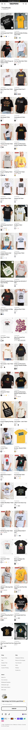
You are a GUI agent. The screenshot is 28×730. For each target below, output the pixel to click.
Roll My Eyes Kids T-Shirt (7, 531)
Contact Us (17, 670)
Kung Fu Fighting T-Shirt (6, 172)
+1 (8, 229)
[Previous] (1, 1)
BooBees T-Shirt (18, 225)
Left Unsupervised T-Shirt (7, 33)
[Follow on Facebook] (2, 714)
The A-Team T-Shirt (5, 337)
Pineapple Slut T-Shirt (19, 172)
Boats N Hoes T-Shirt (19, 253)
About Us (3, 677)
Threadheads (3, 31)
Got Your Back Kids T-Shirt (20, 61)
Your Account (18, 662)
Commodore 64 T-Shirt (19, 117)
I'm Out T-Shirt (4, 448)
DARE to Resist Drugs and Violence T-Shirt (7, 61)
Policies (17, 667)
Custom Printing (4, 667)
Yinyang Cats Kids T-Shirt (7, 144)
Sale (2, 660)
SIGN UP (14, 708)
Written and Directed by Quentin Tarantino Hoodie (20, 364)
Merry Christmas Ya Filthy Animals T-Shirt (7, 310)
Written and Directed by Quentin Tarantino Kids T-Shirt (20, 393)
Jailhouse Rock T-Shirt (19, 309)
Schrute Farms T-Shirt (6, 198)
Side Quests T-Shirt (5, 117)
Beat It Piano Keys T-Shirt (7, 89)
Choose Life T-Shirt (18, 198)
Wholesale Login (5, 684)
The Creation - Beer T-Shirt (7, 364)
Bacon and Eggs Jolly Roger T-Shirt (19, 559)
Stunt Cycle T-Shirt (5, 559)
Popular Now (4, 658)
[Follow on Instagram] (6, 714)
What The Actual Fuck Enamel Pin (19, 338)
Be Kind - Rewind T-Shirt (20, 448)
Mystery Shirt (17, 643)
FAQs (16, 665)
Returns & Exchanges (20, 660)
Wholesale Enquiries (5, 682)
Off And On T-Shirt (5, 392)
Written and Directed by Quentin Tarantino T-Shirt (20, 144)
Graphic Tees (4, 662)
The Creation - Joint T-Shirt (20, 421)
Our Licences (4, 679)
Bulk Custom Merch (5, 687)
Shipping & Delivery (19, 658)
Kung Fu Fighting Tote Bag (7, 421)
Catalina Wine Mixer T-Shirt (7, 502)
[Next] (26, 1)
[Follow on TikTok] (9, 714)
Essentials (3, 665)
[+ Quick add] (12, 28)
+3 (8, 36)
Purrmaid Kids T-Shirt (19, 474)
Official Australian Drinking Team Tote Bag (7, 281)
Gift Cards (3, 689)
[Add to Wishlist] (12, 14)
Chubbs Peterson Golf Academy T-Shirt (6, 253)
